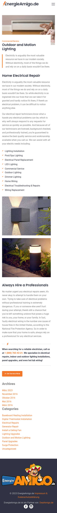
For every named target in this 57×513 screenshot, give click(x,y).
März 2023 (7, 390)
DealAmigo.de (46, 502)
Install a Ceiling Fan (11, 430)
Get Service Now (13, 373)
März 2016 (7, 405)
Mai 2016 (6, 401)
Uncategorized (9, 449)
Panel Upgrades (9, 441)
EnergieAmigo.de (22, 4)
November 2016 (10, 394)
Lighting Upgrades (11, 434)
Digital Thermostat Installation (17, 419)
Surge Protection (10, 445)
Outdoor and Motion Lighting (16, 437)
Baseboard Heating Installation (17, 415)
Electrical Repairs (10, 423)
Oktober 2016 (8, 397)
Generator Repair (10, 426)
